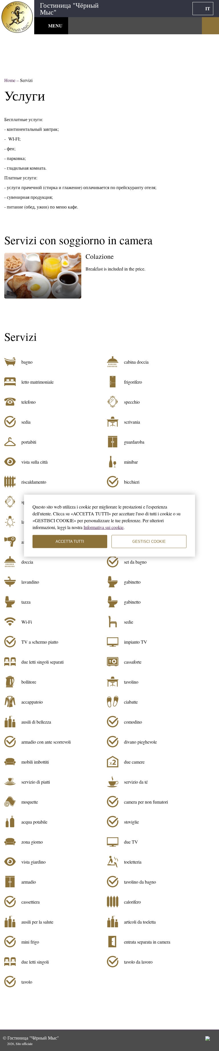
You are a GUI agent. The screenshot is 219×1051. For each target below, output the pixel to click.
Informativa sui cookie (103, 527)
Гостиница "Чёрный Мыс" (69, 9)
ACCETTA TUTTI (70, 541)
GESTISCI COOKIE (149, 541)
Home (10, 80)
